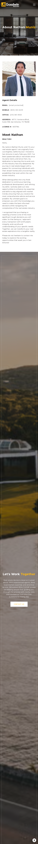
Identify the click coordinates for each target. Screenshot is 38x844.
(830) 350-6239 (16, 110)
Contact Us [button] (19, 604)
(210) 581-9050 (16, 115)
